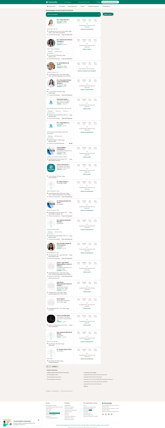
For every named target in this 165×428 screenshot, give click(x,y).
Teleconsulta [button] (59, 51)
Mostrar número (87, 49)
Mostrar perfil (86, 108)
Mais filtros (107, 6)
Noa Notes (87, 410)
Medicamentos (68, 411)
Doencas (67, 414)
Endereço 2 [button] (58, 111)
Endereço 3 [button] (66, 111)
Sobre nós (48, 410)
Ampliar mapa (107, 14)
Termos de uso (86, 413)
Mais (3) (86, 386)
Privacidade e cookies (51, 405)
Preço (84, 405)
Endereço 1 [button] (50, 111)
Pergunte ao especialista (71, 410)
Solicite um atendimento (87, 29)
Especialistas (68, 405)
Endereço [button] (50, 51)
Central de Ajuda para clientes (90, 416)
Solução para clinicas (88, 408)
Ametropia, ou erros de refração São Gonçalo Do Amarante (98, 379)
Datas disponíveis (72, 6)
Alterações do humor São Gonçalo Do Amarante (95, 381)
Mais (65, 21)
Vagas (52, 413)
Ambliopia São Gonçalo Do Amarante (93, 377)
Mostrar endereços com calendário (87, 71)
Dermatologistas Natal (52, 374)
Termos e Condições (51, 414)
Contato (48, 411)
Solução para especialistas (89, 407)
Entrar (98, 2)
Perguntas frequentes (70, 416)
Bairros (82, 6)
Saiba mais (22, 424)
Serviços (67, 413)
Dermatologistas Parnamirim (54, 377)
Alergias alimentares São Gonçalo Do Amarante (95, 374)
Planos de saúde (69, 408)
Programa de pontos (93, 6)
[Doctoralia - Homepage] (54, 2)
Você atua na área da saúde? (109, 2)
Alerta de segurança (88, 414)
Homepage (48, 391)
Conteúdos (86, 411)
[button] (98, 14)
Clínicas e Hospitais (69, 407)
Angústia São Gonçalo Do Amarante (92, 384)
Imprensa (48, 416)
